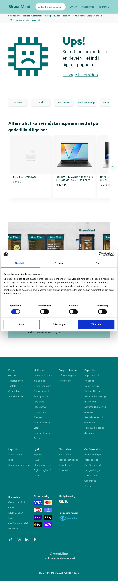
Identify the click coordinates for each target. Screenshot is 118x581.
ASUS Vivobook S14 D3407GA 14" (75, 177)
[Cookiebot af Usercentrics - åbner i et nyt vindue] (101, 254)
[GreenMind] (19, 6)
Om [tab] (97, 263)
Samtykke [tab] (20, 263)
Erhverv (73, 6)
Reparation (103, 6)
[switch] (44, 311)
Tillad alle (96, 324)
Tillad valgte (59, 324)
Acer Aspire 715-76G (24, 177)
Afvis (21, 324)
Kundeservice (87, 6)
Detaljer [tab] (59, 263)
